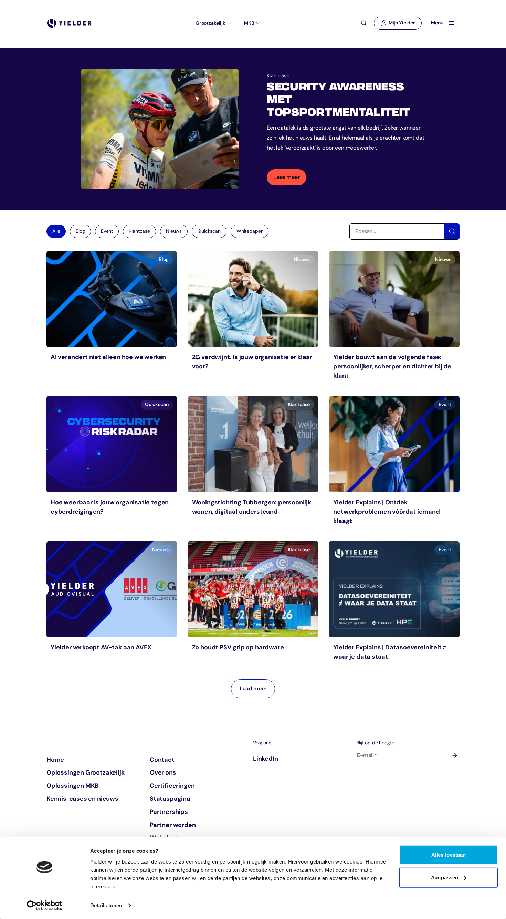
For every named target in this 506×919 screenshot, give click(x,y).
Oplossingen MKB (72, 785)
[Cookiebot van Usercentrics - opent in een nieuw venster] (44, 905)
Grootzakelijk (210, 23)
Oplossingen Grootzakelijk (85, 772)
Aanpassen (444, 877)
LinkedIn (265, 759)
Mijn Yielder (401, 24)
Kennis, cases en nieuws (82, 799)
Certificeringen (172, 785)
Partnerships (169, 812)
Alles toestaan (448, 855)
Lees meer (286, 177)
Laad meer (253, 688)
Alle (56, 231)
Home (55, 760)
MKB (249, 23)
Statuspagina (170, 799)
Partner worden (173, 825)
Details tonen (106, 905)
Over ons (163, 772)
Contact (162, 760)
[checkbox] (80, 231)
